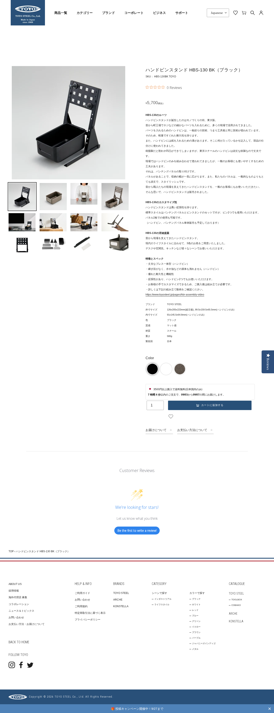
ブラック (196, 599)
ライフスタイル (161, 604)
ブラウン (196, 632)
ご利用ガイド (82, 593)
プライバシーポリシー (87, 619)
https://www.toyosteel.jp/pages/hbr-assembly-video (175, 294)
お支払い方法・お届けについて (27, 624)
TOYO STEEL (121, 593)
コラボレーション (19, 604)
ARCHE (117, 599)
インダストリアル (162, 599)
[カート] (244, 12)
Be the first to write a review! (137, 530)
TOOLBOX (236, 599)
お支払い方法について (192, 429)
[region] (137, 708)
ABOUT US (15, 584)
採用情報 (14, 590)
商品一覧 (60, 12)
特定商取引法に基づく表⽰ (90, 612)
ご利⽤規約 (81, 606)
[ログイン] (261, 12)
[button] (152, 369)
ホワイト (196, 604)
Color (150, 358)
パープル (196, 638)
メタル (195, 649)
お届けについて (156, 429)
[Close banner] (269, 708)
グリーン (196, 621)
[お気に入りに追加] (172, 416)
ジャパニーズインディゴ (204, 643)
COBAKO (236, 605)
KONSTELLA (120, 606)
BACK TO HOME (19, 642)
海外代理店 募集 (18, 597)
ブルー (195, 615)
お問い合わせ (16, 617)
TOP (11, 551)
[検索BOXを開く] (252, 13)
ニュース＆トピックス (21, 610)
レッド (195, 610)
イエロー (196, 627)
